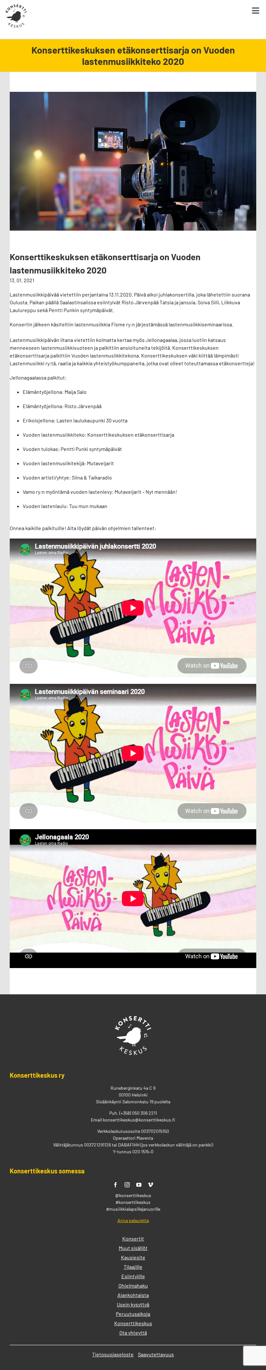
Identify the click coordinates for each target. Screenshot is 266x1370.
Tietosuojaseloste (113, 1354)
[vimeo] (150, 1184)
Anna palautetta (133, 1220)
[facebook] (115, 1184)
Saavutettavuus (156, 1354)
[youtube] (138, 1184)
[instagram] (127, 1184)
